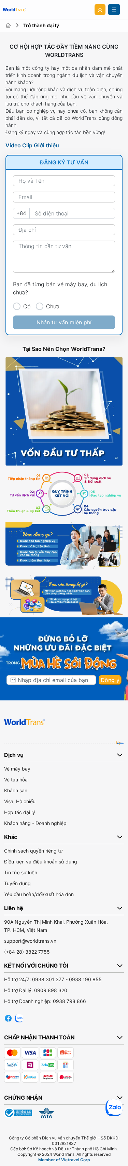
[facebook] (8, 1017)
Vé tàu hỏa (16, 779)
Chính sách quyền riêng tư (33, 851)
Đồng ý (110, 680)
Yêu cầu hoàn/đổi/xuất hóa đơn (39, 894)
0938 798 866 (69, 1001)
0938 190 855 (85, 979)
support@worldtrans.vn (30, 941)
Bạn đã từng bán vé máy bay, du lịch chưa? (60, 288)
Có (26, 306)
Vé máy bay (17, 769)
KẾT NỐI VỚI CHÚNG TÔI (36, 965)
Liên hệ (13, 908)
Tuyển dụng (17, 883)
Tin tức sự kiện (20, 872)
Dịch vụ (13, 754)
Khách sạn (15, 790)
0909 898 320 (50, 990)
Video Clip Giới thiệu (32, 145)
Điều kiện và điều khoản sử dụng (40, 861)
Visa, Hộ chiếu (19, 801)
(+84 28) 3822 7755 (27, 952)
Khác (10, 836)
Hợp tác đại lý (19, 812)
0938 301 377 (48, 979)
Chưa (52, 306)
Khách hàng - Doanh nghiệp (35, 823)
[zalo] (19, 1017)
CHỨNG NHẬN (23, 1097)
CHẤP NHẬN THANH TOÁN (39, 1037)
